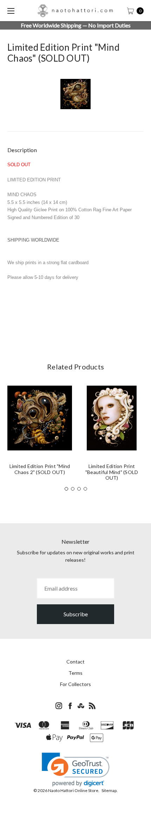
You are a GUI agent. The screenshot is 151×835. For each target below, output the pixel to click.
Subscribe (76, 614)
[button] (75, 769)
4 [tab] (85, 489)
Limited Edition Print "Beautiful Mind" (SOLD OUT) (111, 472)
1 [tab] (66, 489)
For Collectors (75, 684)
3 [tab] (79, 489)
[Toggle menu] (10, 10)
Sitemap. (109, 790)
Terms (75, 673)
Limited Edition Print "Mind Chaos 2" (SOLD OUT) (39, 469)
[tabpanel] (40, 433)
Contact (75, 662)
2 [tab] (72, 489)
